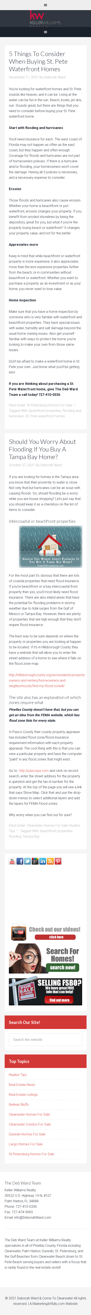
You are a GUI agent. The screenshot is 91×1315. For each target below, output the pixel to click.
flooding (15, 836)
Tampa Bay (31, 836)
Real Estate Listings (23, 1095)
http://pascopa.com (34, 771)
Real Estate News (22, 1085)
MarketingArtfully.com (49, 1304)
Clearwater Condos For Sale (30, 1124)
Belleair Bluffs (19, 1105)
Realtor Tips (18, 1075)
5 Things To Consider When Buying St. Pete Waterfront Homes (38, 61)
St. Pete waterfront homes (45, 416)
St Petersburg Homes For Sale (49, 405)
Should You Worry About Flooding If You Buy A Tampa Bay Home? (42, 449)
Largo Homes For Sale (26, 1144)
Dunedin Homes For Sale (27, 1134)
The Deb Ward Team (45, 18)
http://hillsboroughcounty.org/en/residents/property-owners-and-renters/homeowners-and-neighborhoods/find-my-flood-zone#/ (47, 680)
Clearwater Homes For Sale (47, 825)
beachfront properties (45, 411)
